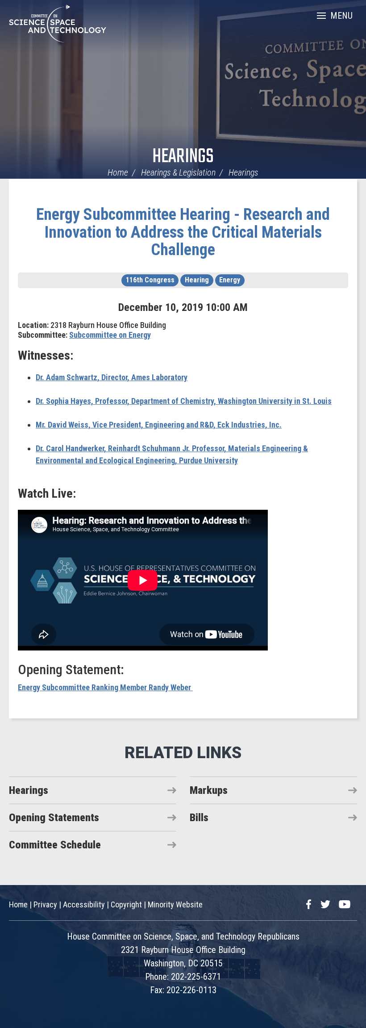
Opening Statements (54, 817)
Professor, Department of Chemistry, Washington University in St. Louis (184, 401)
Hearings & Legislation (178, 172)
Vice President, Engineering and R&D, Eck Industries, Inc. (159, 424)
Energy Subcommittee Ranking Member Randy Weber (105, 687)
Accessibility (84, 904)
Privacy (45, 904)
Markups (209, 790)
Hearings (183, 157)
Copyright (126, 904)
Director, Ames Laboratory (111, 377)
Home (118, 172)
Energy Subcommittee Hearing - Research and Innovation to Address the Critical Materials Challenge (183, 232)
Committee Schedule (55, 845)
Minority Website (175, 904)
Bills (199, 817)
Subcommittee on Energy (110, 335)
